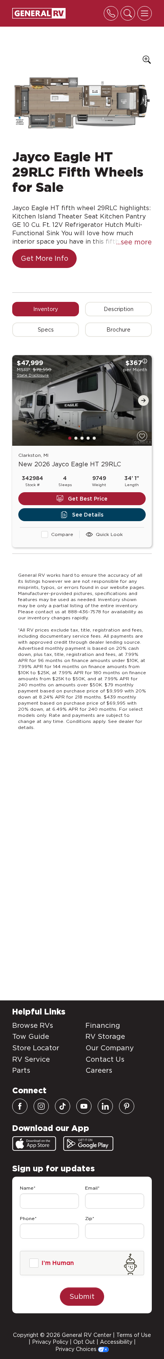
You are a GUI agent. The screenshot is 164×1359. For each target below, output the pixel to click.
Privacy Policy (50, 1342)
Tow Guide (30, 1036)
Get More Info (44, 258)
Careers (98, 1070)
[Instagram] (41, 1106)
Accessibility (116, 1342)
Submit (82, 1296)
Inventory (45, 309)
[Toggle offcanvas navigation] (144, 13)
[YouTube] (84, 1106)
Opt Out (84, 1342)
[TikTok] (62, 1106)
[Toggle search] (128, 13)
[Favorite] (142, 436)
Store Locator (35, 1048)
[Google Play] (88, 1143)
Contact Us (104, 1059)
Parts (21, 1070)
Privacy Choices (76, 1349)
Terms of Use (133, 1335)
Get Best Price (88, 499)
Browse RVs (32, 1025)
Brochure (118, 330)
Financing (102, 1025)
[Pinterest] (126, 1106)
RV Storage (105, 1036)
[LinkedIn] (105, 1106)
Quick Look (109, 534)
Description (118, 309)
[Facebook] (19, 1106)
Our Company (109, 1048)
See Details (87, 515)
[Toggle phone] (111, 13)
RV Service (31, 1059)
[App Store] (34, 1143)
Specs (46, 330)
